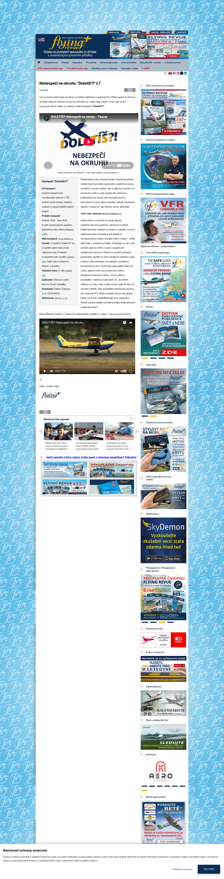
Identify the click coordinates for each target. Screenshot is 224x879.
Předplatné (137, 33)
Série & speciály (108, 62)
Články (65, 62)
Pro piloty (91, 62)
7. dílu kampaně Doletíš (119, 314)
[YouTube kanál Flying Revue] (169, 74)
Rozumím (209, 869)
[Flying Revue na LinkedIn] (185, 74)
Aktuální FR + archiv (150, 62)
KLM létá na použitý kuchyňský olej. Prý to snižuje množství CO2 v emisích (118, 447)
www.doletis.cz (65, 238)
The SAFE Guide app (77, 68)
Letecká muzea (173, 62)
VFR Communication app (50, 68)
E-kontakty (183, 33)
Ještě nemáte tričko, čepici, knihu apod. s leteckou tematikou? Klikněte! (91, 457)
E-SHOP (146, 68)
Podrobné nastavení (182, 869)
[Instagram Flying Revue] (178, 74)
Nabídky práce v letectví (104, 68)
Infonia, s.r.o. (61, 298)
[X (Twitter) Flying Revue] (181, 74)
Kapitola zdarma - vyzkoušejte (157, 246)
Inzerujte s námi (129, 68)
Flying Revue (51, 62)
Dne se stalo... (170, 713)
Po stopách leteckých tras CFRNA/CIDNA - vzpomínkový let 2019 (87, 446)
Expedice (77, 62)
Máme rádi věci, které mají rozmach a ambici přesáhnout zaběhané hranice (56, 447)
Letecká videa (128, 62)
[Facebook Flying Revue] (174, 74)
